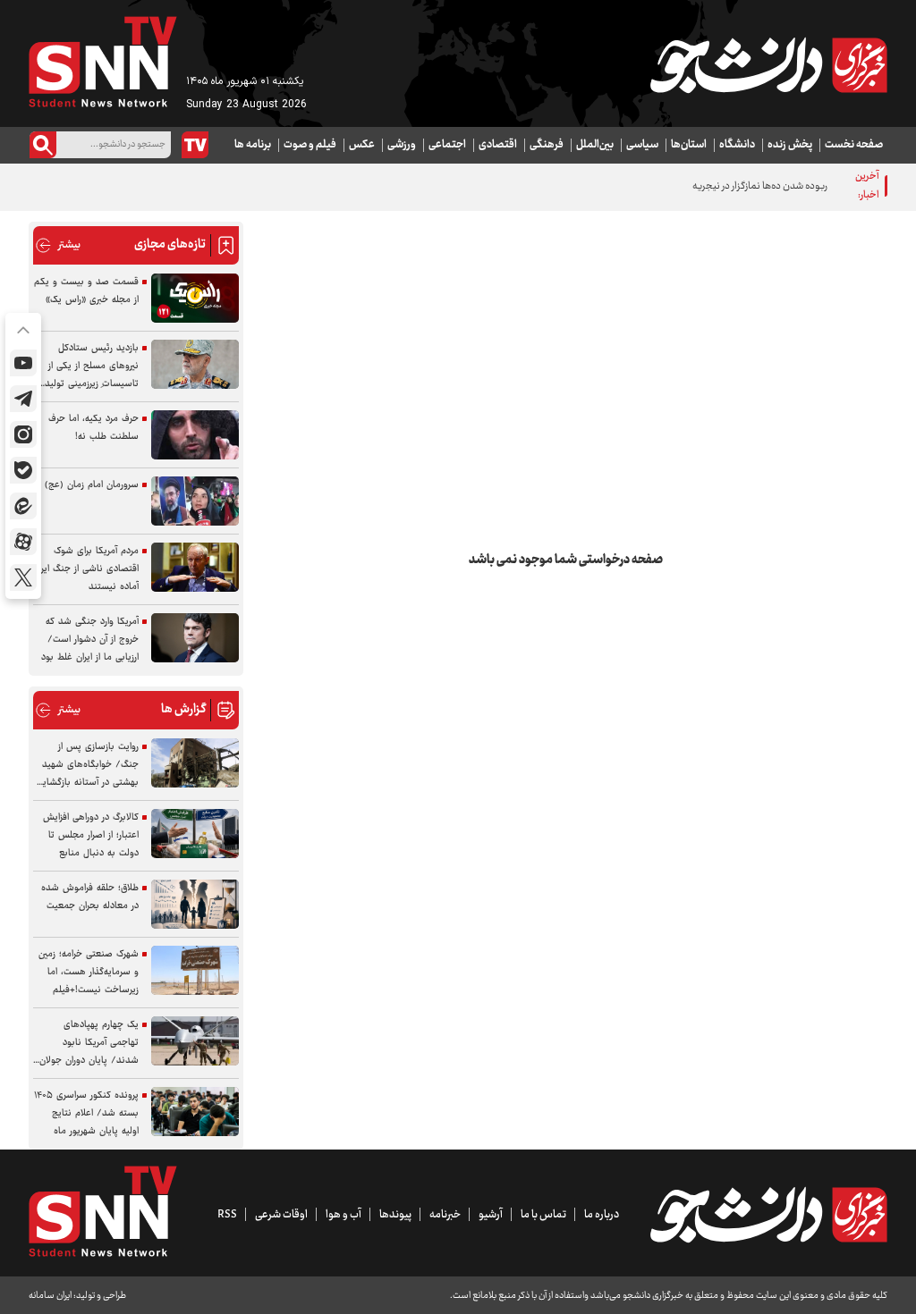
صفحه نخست (854, 145)
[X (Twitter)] (23, 577)
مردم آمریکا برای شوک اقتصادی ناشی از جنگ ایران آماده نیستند (86, 569)
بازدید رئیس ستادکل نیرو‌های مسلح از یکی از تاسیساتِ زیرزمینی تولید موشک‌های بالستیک (92, 366)
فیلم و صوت (310, 145)
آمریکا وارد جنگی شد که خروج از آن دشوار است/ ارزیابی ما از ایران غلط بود (90, 639)
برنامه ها (252, 145)
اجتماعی (447, 145)
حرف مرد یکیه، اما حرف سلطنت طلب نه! (93, 427)
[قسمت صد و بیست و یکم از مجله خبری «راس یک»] (195, 298)
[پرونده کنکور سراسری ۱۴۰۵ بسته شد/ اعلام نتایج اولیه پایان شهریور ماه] (195, 1111)
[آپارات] (23, 541)
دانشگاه (737, 145)
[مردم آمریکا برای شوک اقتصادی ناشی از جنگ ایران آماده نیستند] (195, 567)
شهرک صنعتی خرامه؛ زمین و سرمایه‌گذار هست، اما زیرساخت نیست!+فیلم (88, 972)
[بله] (23, 470)
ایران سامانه (50, 1295)
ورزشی (401, 145)
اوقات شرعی (281, 1215)
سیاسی (642, 145)
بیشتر (58, 245)
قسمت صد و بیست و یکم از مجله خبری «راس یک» (86, 291)
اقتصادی (498, 145)
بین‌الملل (595, 145)
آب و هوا (343, 1215)
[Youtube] (23, 363)
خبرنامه (445, 1215)
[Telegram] (23, 398)
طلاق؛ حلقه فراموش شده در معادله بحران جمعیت (90, 897)
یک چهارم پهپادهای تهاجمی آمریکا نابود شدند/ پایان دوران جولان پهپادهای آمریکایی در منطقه (89, 1043)
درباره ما (601, 1215)
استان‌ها (689, 145)
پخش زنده (790, 145)
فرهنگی (547, 145)
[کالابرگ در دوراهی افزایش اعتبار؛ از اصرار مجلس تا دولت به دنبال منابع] (195, 833)
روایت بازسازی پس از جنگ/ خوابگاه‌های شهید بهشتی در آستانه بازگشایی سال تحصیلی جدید (88, 765)
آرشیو (491, 1215)
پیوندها (395, 1215)
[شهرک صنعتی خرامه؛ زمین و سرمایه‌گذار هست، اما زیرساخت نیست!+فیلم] (195, 970)
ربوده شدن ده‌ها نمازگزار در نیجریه (759, 186)
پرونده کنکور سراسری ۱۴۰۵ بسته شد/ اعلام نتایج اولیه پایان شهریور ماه (86, 1113)
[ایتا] (23, 506)
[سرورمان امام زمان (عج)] (195, 501)
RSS (227, 1215)
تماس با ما (543, 1215)
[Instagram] (23, 434)
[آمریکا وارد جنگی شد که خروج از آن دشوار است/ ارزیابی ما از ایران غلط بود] (195, 637)
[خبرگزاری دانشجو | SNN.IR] (768, 65)
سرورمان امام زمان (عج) (92, 484)
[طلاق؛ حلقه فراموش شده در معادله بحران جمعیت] (195, 904)
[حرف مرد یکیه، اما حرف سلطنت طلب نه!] (195, 434)
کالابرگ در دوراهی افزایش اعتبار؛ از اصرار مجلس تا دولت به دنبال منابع (91, 835)
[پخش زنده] (195, 144)
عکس (362, 145)
